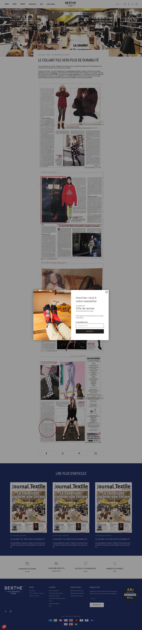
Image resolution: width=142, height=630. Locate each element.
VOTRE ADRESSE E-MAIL (82, 322)
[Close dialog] (106, 292)
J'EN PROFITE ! (89, 331)
